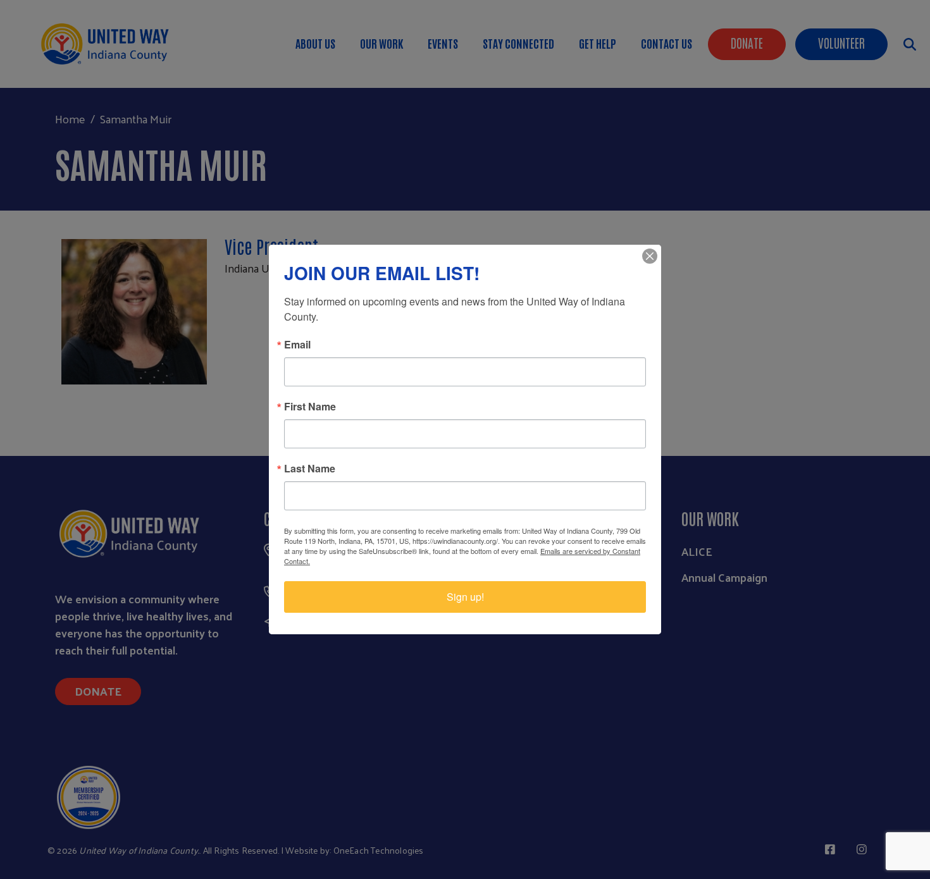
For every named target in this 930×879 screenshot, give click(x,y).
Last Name (309, 469)
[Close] (649, 256)
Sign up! (465, 596)
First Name (310, 407)
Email (297, 345)
